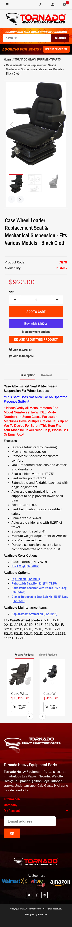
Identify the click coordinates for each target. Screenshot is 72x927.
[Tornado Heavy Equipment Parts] (36, 19)
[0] (64, 5)
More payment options (36, 332)
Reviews (46, 375)
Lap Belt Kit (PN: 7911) (26, 579)
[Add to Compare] (27, 665)
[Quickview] (27, 681)
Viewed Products (48, 654)
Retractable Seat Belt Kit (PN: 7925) (34, 583)
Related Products (24, 654)
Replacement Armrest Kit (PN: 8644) (34, 614)
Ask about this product (38, 339)
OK (12, 833)
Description (27, 375)
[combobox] (27, 38)
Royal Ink (42, 914)
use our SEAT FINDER (56, 49)
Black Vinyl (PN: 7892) (25, 566)
